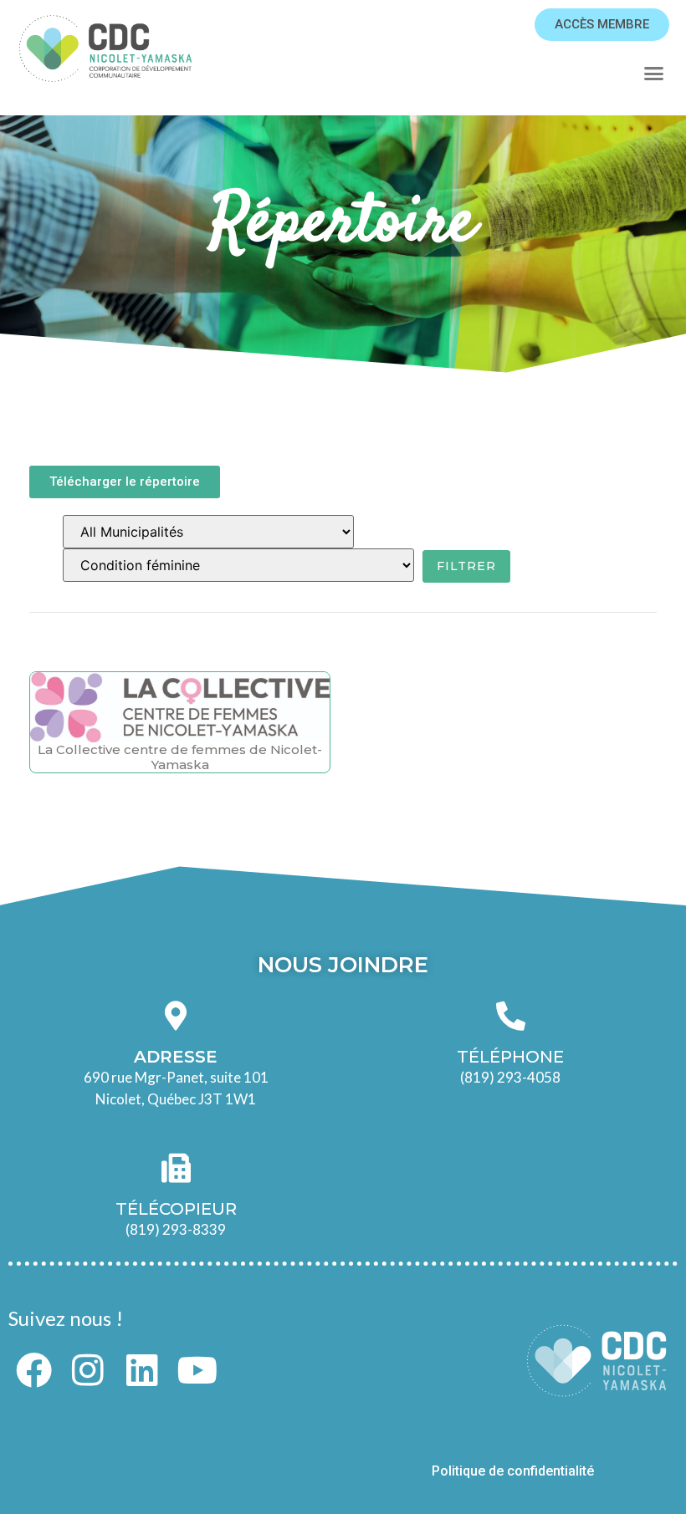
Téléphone (510, 1057)
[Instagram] (88, 1370)
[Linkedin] (142, 1370)
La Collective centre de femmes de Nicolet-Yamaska (180, 757)
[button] (653, 73)
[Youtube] (197, 1370)
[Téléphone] (510, 1015)
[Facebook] (33, 1370)
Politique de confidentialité (514, 1471)
